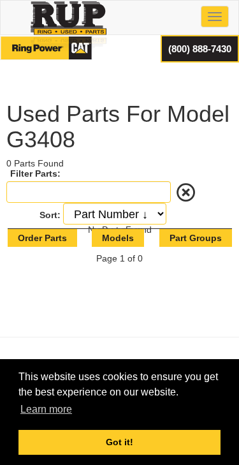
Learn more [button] (46, 409)
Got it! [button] (119, 442)
